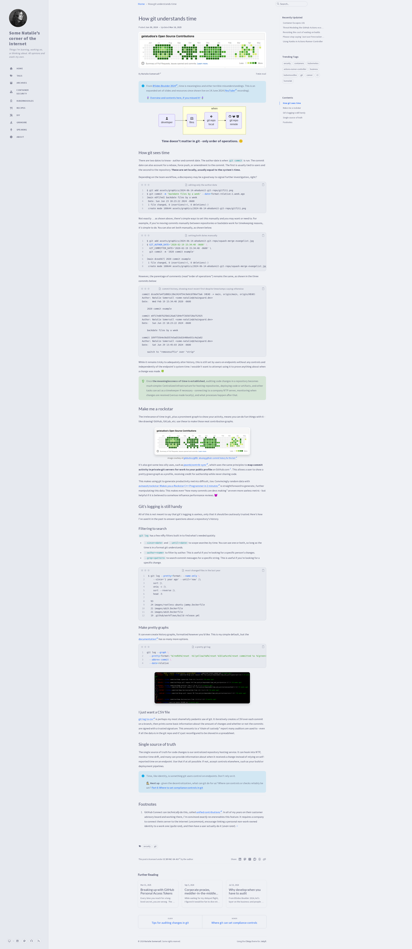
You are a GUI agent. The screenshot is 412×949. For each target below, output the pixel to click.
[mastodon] (24, 941)
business (314, 69)
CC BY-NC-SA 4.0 (171, 859)
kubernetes (313, 63)
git (155, 846)
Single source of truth (292, 117)
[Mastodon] (245, 859)
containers (299, 63)
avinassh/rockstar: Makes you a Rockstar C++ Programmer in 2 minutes (178, 485)
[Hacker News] (250, 859)
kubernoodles (290, 75)
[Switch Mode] (9, 941)
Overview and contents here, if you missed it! (175, 97)
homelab (288, 81)
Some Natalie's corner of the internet (24, 38)
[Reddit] (255, 859)
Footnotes (287, 122)
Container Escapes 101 (294, 22)
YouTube (230, 90)
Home (141, 3)
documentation (147, 639)
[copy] (263, 185)
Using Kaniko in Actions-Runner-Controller (303, 41)
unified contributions (208, 812)
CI (317, 75)
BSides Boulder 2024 (164, 85)
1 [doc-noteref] (230, 468)
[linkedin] (17, 941)
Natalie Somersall (150, 73)
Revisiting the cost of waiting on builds (301, 32)
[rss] (38, 941)
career (310, 75)
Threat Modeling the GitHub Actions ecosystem (305, 27)
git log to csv (146, 719)
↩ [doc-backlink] (237, 826)
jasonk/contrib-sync (195, 464)
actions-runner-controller (295, 69)
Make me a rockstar (292, 108)
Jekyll (263, 941)
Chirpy (248, 941)
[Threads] (260, 859)
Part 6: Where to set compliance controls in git (177, 787)
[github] (31, 941)
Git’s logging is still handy (294, 112)
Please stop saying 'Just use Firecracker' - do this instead (310, 36)
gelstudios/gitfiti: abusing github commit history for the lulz (209, 458)
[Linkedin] (240, 859)
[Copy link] (264, 859)
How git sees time (292, 103)
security (147, 846)
